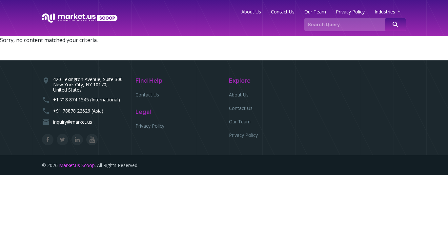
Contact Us (147, 95)
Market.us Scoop (77, 165)
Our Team (240, 121)
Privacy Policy (149, 126)
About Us (239, 95)
